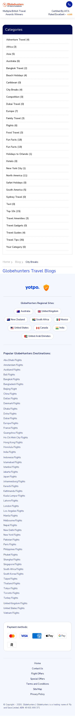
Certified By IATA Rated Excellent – (60, 13)
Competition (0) (14, 97)
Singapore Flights (12, 564)
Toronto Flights (11, 593)
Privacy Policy (37, 694)
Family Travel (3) (15, 118)
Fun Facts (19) (14, 147)
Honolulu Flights (12, 447)
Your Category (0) (16, 247)
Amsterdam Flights (13, 365)
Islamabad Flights (12, 462)
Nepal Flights (10, 525)
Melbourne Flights (12, 520)
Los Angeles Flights (13, 511)
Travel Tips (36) (15, 239)
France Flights (10, 428)
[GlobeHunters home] (13, 5)
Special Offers (37, 678)
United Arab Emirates (39, 336)
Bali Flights (9, 374)
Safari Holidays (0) (16, 182)
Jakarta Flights (10, 472)
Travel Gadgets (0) (16, 225)
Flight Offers (37, 673)
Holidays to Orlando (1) (19, 154)
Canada (44, 327)
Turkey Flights (10, 598)
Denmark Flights (11, 403)
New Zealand (18, 319)
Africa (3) (11, 46)
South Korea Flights (13, 574)
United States (21, 327)
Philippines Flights (12, 549)
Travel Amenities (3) (17, 218)
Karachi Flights (10, 486)
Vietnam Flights (11, 613)
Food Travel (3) (14, 132)
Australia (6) (13, 61)
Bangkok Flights (11, 379)
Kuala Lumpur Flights (14, 495)
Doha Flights (10, 413)
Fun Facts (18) (14, 139)
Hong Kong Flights (13, 442)
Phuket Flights (10, 554)
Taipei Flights (10, 578)
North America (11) (16, 175)
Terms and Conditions (37, 684)
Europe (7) (12, 111)
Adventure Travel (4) (17, 39)
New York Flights (12, 534)
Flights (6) (11, 125)
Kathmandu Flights (12, 491)
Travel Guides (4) (15, 232)
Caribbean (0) (13, 82)
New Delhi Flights (12, 530)
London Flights (11, 506)
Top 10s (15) (13, 211)
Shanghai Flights (11, 559)
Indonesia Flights (12, 457)
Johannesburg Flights (14, 481)
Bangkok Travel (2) (16, 68)
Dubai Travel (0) (15, 104)
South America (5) (16, 189)
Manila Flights (10, 515)
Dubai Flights (10, 418)
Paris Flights (9, 544)
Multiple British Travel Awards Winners (14, 13)
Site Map (37, 689)
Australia (25, 311)
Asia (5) (10, 54)
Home (37, 663)
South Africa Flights (13, 569)
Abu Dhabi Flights (12, 360)
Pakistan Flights (11, 539)
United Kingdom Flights (15, 603)
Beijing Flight (10, 389)
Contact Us (37, 668)
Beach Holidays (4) (16, 75)
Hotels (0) (11, 161)
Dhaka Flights (10, 408)
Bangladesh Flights (13, 384)
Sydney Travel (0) (16, 197)
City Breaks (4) (14, 89)
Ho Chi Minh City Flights (15, 437)
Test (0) (10, 204)
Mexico (64, 319)
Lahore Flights (10, 500)
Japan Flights (10, 476)
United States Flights (14, 608)
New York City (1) (16, 168)
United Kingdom (50, 311)
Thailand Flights (11, 583)
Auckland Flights (11, 369)
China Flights (10, 393)
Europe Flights (10, 423)
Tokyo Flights (10, 588)
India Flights (9, 452)
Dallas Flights (10, 398)
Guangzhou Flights (13, 432)
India (61, 327)
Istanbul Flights (11, 467)
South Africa (42, 319)
